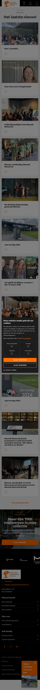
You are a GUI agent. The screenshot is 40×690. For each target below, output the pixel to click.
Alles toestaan (20, 360)
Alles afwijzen (20, 365)
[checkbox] (28, 346)
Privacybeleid (26, 338)
